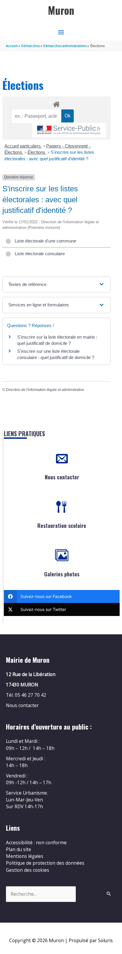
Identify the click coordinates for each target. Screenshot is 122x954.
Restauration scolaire (61, 525)
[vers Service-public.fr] (69, 130)
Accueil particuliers (23, 145)
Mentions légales (24, 856)
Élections (37, 152)
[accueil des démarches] (56, 103)
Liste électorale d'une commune (44, 240)
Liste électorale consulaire (38, 253)
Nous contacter (62, 477)
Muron (61, 10)
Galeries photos (61, 574)
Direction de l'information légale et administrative (45, 390)
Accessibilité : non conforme (36, 842)
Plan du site (18, 849)
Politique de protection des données (45, 863)
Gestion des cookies (27, 870)
